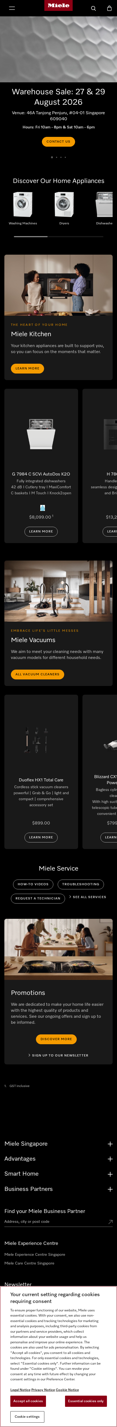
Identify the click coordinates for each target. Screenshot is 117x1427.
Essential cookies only (86, 1401)
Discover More (56, 1039)
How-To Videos (33, 884)
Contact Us (58, 141)
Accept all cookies (28, 1401)
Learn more (27, 368)
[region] (58, 1356)
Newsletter (18, 1284)
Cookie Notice (67, 1390)
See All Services (89, 897)
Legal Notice (20, 1390)
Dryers (64, 211)
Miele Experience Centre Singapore (34, 1255)
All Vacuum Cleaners (38, 674)
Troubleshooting (80, 884)
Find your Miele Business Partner (44, 1211)
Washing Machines (22, 211)
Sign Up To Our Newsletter (60, 1055)
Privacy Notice (43, 1390)
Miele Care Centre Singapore (29, 1263)
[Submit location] (110, 1222)
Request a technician (38, 898)
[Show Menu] (12, 9)
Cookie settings (27, 1417)
